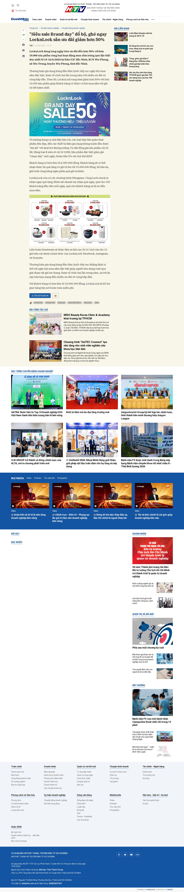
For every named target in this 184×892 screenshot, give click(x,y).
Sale (96, 303)
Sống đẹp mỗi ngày (85, 800)
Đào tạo (80, 785)
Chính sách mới (17, 772)
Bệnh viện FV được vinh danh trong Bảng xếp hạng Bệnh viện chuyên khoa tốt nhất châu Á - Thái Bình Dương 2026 (146, 463)
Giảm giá (61, 303)
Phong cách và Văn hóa (137, 19)
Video (29, 478)
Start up (113, 775)
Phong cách (16, 800)
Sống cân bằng (84, 795)
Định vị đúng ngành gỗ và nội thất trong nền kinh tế (142, 584)
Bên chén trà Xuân (19, 841)
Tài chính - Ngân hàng (112, 19)
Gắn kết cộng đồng (52, 804)
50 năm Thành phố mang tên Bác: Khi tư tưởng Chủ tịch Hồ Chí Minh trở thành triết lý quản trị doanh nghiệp (151, 572)
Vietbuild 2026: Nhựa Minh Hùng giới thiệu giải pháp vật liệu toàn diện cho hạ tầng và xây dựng (91, 463)
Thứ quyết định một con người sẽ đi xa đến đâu (142, 670)
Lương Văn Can (17, 810)
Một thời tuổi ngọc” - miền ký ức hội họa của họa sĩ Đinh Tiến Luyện (143, 749)
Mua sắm (87, 303)
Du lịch (145, 804)
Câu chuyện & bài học (53, 788)
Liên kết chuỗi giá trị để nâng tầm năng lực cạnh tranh (142, 600)
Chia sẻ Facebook (41, 296)
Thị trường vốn (149, 775)
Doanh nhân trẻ (50, 785)
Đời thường (138, 685)
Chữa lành (81, 804)
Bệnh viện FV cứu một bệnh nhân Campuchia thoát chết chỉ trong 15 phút (151, 722)
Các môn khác (83, 820)
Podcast (37, 478)
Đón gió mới (16, 832)
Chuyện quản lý (83, 781)
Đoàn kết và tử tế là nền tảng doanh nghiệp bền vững (28, 516)
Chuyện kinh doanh (90, 19)
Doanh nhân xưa (51, 781)
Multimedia (17, 478)
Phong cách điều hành (53, 778)
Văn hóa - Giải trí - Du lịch (155, 795)
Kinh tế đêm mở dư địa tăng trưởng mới (87, 412)
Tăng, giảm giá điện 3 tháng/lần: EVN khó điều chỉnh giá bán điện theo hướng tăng (139, 62)
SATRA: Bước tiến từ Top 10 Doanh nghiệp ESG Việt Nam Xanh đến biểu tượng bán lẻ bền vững (37, 414)
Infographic (62, 478)
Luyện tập (81, 807)
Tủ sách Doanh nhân (20, 804)
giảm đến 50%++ (74, 303)
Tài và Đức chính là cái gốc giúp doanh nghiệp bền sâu (153, 516)
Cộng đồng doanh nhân (21, 778)
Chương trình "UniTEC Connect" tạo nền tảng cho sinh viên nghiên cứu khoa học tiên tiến (85, 345)
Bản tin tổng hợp (18, 785)
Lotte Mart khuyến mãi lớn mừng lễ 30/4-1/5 (140, 34)
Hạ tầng (146, 778)
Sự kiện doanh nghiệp (50, 28)
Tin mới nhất (20, 11)
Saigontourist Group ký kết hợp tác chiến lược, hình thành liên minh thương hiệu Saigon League (147, 415)
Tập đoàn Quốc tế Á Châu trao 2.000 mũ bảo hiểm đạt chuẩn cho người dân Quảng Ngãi (143, 736)
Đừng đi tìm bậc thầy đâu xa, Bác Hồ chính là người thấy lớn (111, 516)
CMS (151, 890)
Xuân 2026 (16, 827)
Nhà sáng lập (49, 772)
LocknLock (38, 303)
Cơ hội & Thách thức (118, 772)
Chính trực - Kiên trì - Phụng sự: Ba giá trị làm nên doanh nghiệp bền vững (71, 517)
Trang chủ (33, 28)
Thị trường (114, 778)
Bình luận (15, 775)
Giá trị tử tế (15, 807)
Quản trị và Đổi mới (68, 19)
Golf (78, 813)
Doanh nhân (51, 19)
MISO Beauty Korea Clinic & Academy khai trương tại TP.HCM (87, 316)
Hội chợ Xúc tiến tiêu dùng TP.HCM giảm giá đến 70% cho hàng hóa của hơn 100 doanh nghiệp (140, 76)
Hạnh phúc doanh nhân (54, 775)
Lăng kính (114, 781)
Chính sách (147, 772)
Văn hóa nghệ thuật (151, 800)
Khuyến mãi (50, 303)
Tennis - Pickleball (84, 816)
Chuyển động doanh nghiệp (73, 28)
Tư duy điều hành (84, 772)
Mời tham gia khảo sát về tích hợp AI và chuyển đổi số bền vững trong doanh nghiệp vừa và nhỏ (142, 658)
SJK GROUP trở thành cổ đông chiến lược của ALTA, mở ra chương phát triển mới (36, 462)
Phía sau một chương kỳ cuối (148, 647)
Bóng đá (80, 810)
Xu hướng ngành (18, 781)
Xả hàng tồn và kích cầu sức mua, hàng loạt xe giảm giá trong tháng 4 (141, 48)
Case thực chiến (83, 778)
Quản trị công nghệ (85, 775)
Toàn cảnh (37, 19)
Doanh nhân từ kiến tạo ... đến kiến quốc (25, 836)
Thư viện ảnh (49, 478)
